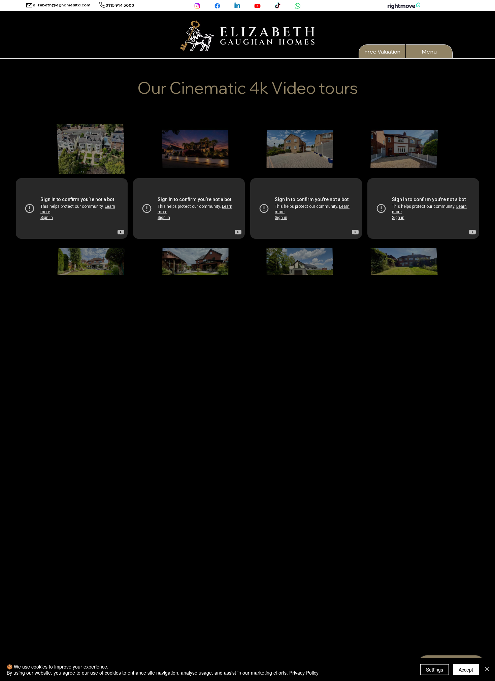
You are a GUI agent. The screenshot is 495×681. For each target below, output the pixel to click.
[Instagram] (197, 5)
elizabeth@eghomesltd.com (61, 4)
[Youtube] (257, 5)
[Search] (421, 29)
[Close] (487, 669)
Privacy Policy (304, 672)
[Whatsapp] (297, 5)
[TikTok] (277, 5)
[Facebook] (217, 5)
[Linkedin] (237, 5)
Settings (434, 669)
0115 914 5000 (119, 5)
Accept (466, 669)
